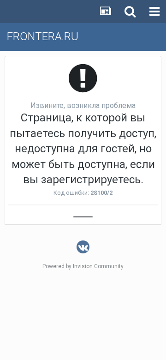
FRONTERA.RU (42, 36)
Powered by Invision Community (83, 266)
